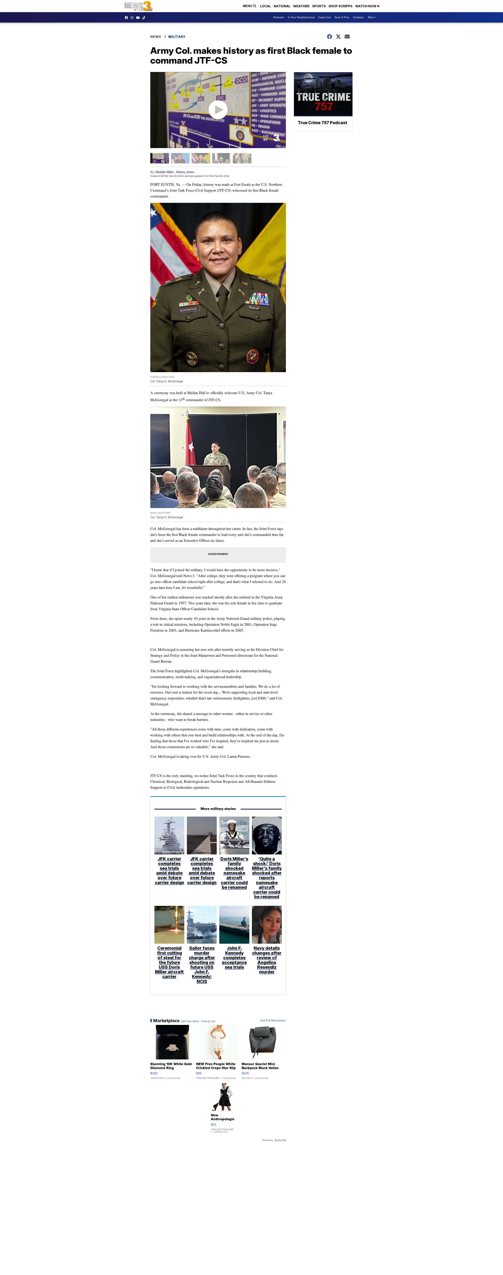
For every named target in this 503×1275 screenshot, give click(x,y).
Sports (319, 6)
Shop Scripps (340, 6)
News (155, 37)
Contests (358, 17)
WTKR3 (127, 17)
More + (372, 17)
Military (176, 37)
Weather (301, 6)
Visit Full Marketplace (273, 1020)
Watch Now (366, 6)
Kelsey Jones (185, 172)
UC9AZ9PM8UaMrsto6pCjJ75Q (139, 17)
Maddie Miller (164, 172)
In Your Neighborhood (301, 17)
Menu (248, 6)
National (282, 6)
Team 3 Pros (341, 17)
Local (265, 6)
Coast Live (324, 17)
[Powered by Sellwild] (280, 1140)
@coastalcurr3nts (144, 17)
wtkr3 (133, 17)
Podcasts (278, 17)
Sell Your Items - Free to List (198, 1021)
